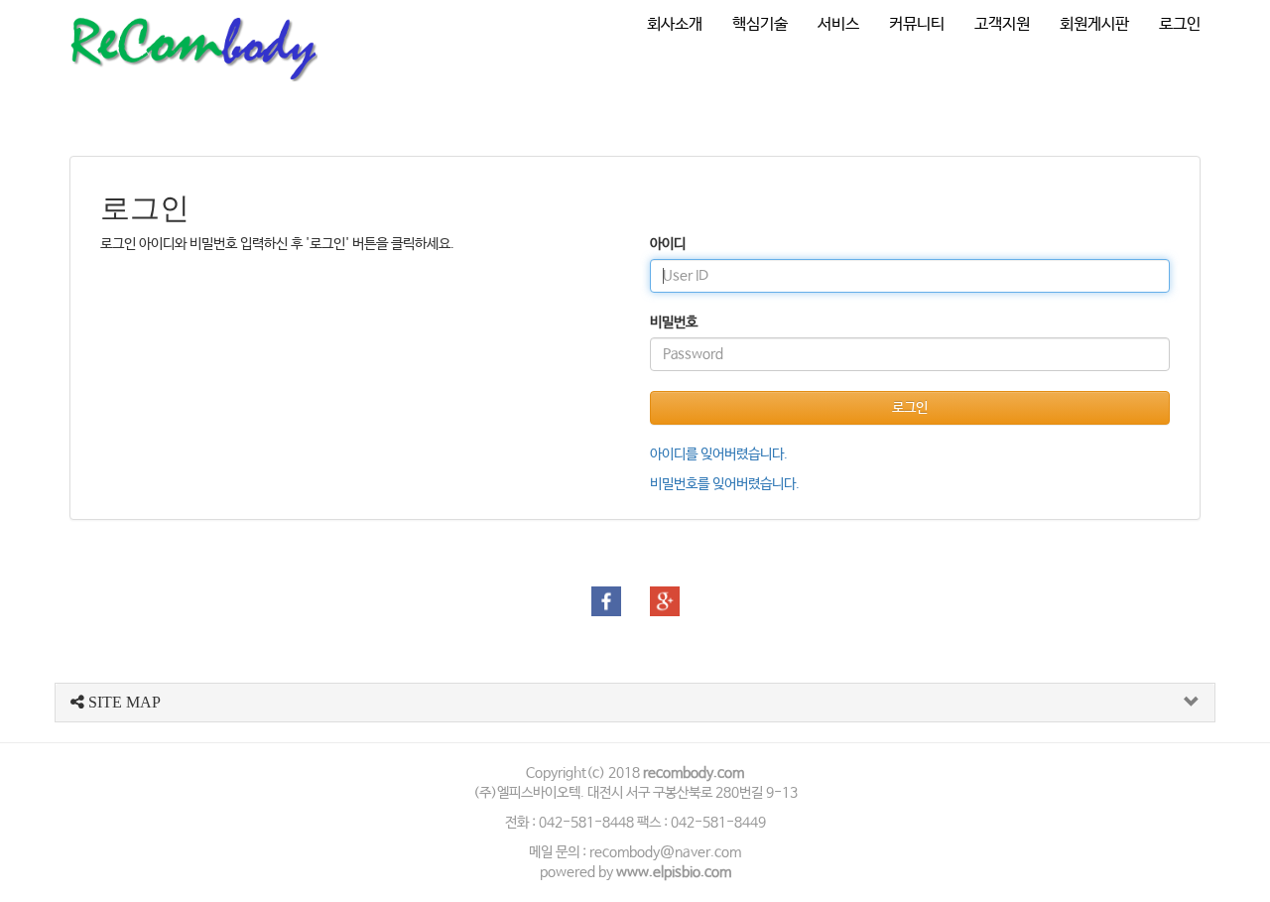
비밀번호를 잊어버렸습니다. (725, 484)
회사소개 (674, 24)
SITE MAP (122, 702)
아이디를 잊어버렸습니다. (719, 454)
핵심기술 (760, 24)
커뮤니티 (917, 24)
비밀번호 (674, 322)
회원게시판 (1094, 24)
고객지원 (1002, 24)
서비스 (838, 24)
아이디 (668, 244)
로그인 (1180, 24)
